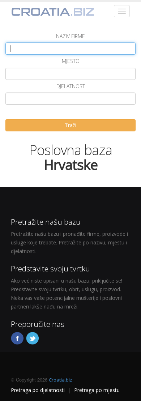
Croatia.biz (60, 380)
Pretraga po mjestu (97, 390)
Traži (70, 125)
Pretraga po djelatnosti (38, 390)
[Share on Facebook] (18, 337)
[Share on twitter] (33, 337)
